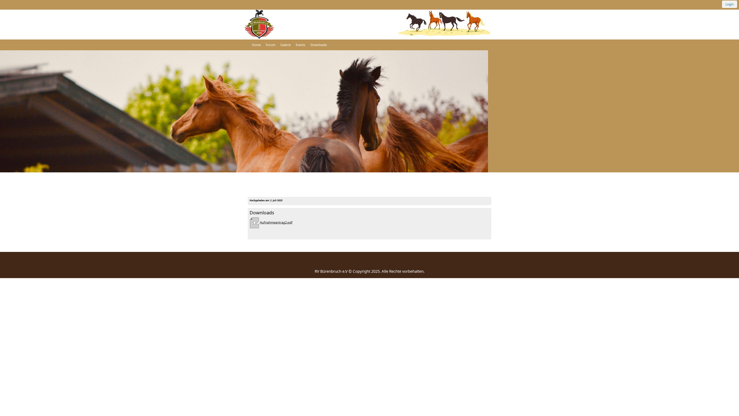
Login (730, 4)
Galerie (285, 45)
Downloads (318, 45)
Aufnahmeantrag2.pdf (276, 222)
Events (300, 45)
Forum (270, 45)
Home (256, 45)
